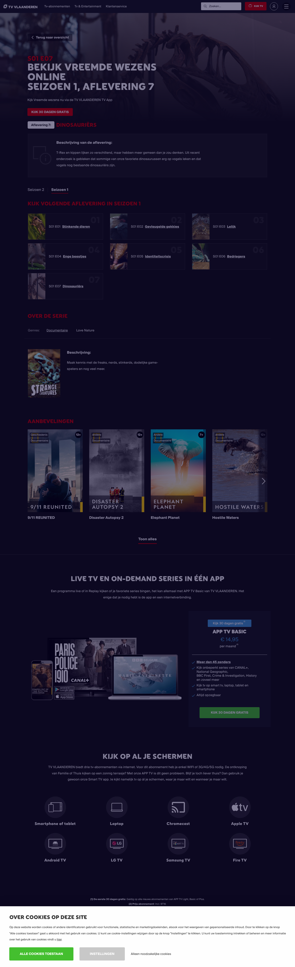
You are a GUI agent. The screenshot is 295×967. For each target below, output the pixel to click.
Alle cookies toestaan (41, 954)
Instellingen (102, 954)
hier (59, 939)
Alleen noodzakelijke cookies (151, 954)
